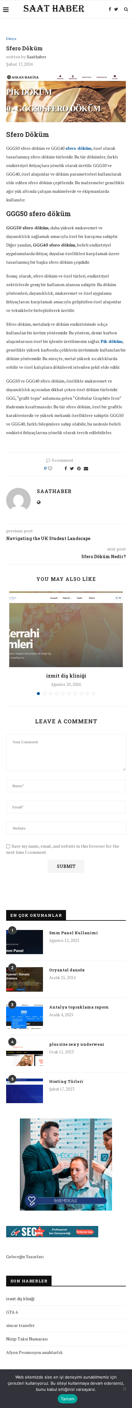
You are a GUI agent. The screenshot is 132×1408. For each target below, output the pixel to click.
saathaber (36, 57)
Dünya (11, 39)
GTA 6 (12, 1312)
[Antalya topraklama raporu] (24, 1016)
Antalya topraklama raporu (79, 1007)
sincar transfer (20, 1325)
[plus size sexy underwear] (24, 1053)
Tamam (67, 1398)
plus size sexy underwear (76, 1044)
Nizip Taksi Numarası (27, 1339)
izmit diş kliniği (66, 675)
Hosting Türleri (66, 1081)
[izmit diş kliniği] (66, 629)
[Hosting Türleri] (24, 1091)
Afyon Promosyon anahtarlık (34, 1352)
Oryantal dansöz (67, 970)
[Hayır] (124, 1389)
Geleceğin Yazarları (25, 1256)
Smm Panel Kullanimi (73, 932)
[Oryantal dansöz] (24, 979)
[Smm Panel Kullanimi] (24, 942)
